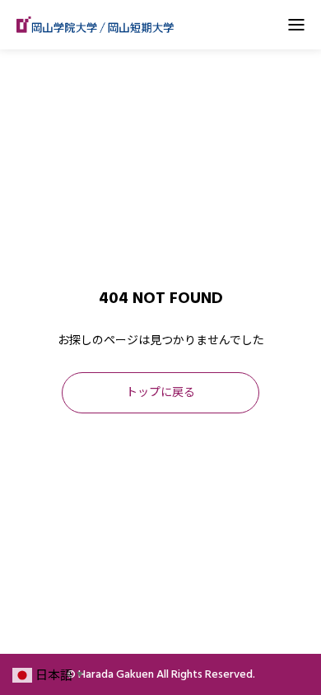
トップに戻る (160, 393)
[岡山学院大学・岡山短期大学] (95, 24)
